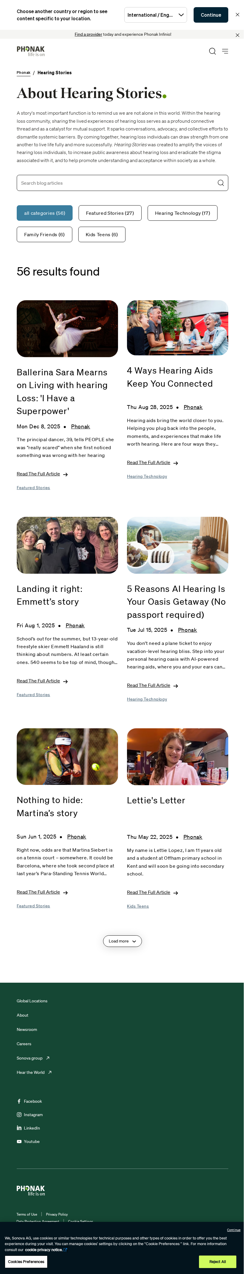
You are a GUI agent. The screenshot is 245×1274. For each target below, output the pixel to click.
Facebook (33, 1101)
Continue (211, 15)
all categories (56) (44, 213)
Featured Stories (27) (110, 213)
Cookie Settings (80, 1221)
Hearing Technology (147, 476)
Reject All (217, 1261)
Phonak (80, 426)
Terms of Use (26, 1214)
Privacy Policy (57, 1214)
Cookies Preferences (26, 1261)
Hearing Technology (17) (182, 213)
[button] (221, 183)
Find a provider (88, 34)
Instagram (33, 1114)
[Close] (237, 35)
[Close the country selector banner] (237, 14)
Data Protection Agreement (37, 1221)
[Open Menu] (225, 51)
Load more (119, 941)
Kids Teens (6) (102, 234)
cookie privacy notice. (44, 1249)
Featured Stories (33, 487)
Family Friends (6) (44, 234)
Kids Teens (138, 906)
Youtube (32, 1141)
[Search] (212, 51)
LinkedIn (32, 1128)
